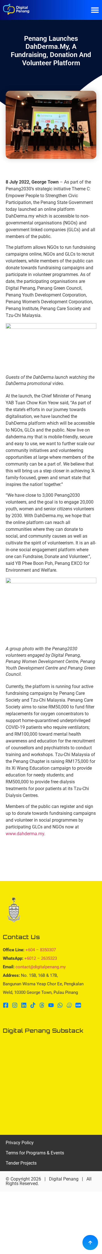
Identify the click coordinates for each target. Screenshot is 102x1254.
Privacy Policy (20, 1142)
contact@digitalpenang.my (41, 966)
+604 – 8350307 (41, 949)
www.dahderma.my (25, 833)
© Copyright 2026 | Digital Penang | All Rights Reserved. (49, 1181)
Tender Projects (21, 1163)
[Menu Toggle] (95, 10)
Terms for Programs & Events (35, 1153)
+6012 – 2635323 (40, 958)
